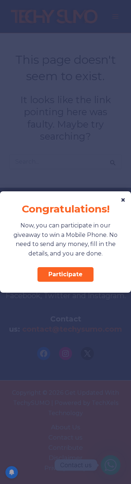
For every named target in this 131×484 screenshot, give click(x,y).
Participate (65, 274)
